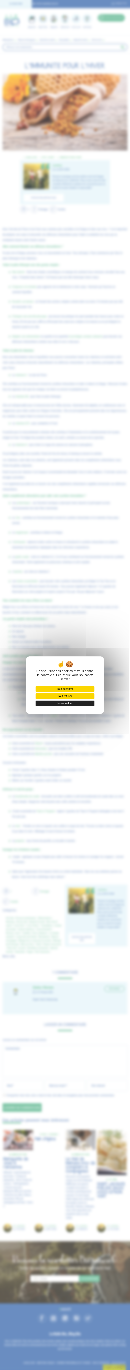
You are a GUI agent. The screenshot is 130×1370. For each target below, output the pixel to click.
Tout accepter (65, 688)
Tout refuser (65, 696)
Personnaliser (65, 703)
